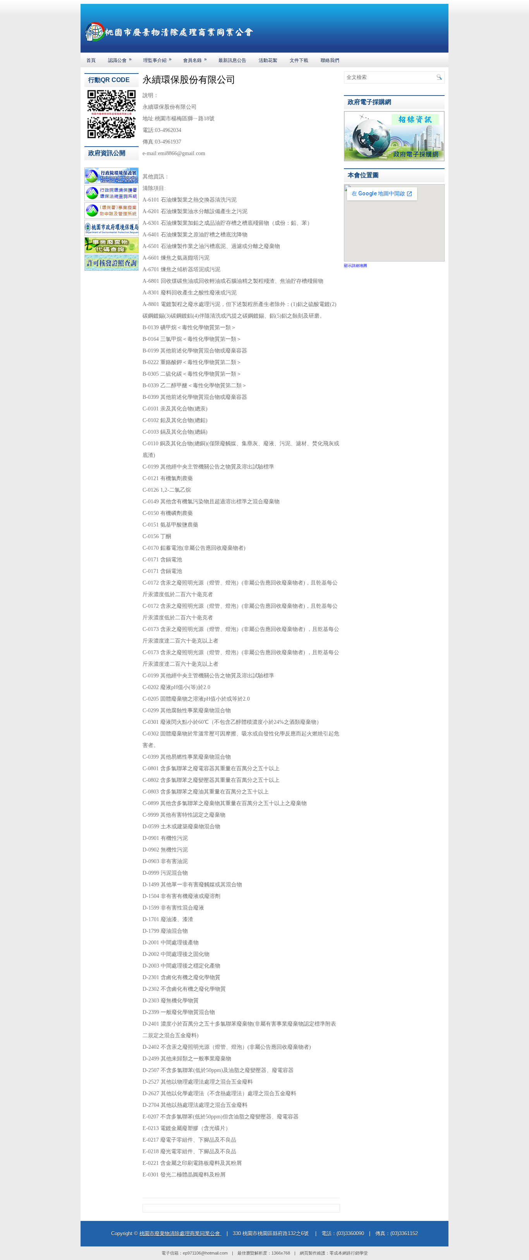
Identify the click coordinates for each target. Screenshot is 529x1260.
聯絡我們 (330, 60)
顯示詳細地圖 (355, 265)
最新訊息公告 (232, 60)
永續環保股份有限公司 (189, 79)
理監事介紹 (157, 59)
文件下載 (299, 60)
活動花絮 (268, 60)
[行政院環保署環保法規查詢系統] (111, 199)
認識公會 (120, 59)
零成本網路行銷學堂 (349, 1253)
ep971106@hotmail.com (205, 1253)
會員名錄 (195, 59)
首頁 (91, 60)
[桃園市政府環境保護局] (111, 234)
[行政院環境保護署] (111, 182)
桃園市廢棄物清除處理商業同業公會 (180, 1233)
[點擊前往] (394, 159)
